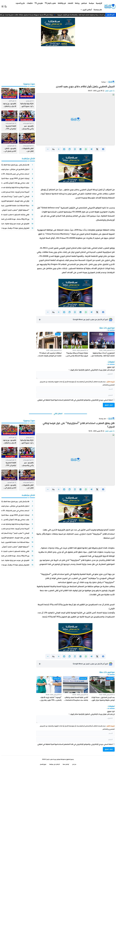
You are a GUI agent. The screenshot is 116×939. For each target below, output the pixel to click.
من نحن (74, 764)
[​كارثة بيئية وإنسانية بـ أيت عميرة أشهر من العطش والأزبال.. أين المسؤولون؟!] (27, 98)
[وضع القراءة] (74, 149)
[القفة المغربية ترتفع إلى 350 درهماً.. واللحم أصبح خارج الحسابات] (9, 121)
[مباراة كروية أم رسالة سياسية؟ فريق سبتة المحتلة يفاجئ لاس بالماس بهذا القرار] (75, 344)
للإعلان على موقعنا (54, 764)
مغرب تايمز (109, 91)
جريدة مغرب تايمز (52, 759)
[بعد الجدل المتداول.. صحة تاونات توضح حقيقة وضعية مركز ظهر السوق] (102, 689)
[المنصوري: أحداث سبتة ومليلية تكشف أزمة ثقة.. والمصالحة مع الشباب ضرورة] (102, 344)
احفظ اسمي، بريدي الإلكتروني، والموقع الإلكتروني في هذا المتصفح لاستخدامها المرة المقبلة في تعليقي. (75, 400)
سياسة (103, 82)
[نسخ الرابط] (69, 149)
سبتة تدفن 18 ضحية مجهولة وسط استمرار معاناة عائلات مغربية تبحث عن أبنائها (27, 15)
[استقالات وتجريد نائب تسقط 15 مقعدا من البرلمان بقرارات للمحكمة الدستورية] (49, 344)
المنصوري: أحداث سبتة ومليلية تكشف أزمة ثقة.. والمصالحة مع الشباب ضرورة (86, 15)
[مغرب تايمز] (110, 6)
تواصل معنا (66, 764)
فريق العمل (43, 764)
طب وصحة (102, 419)
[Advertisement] (58, 63)
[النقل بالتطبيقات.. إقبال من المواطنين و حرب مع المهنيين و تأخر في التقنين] (27, 143)
